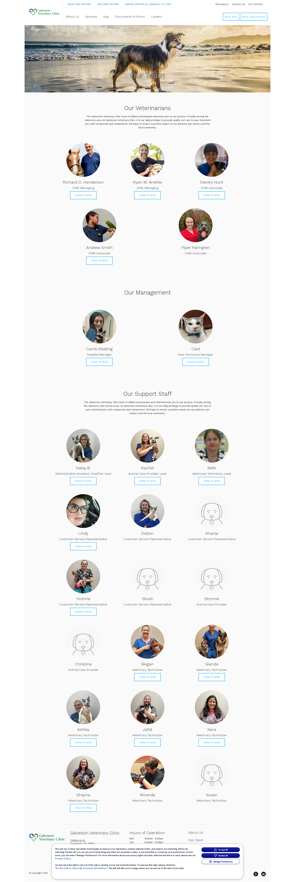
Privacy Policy (63, 858)
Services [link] (91, 16)
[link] (44, 12)
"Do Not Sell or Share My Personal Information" (81, 868)
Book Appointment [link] (254, 17)
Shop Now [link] (231, 17)
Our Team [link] (196, 839)
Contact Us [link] (239, 4)
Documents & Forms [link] (130, 16)
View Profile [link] (83, 195)
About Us (72, 16)
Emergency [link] (222, 4)
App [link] (106, 16)
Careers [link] (156, 16)
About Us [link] (196, 832)
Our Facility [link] (256, 4)
